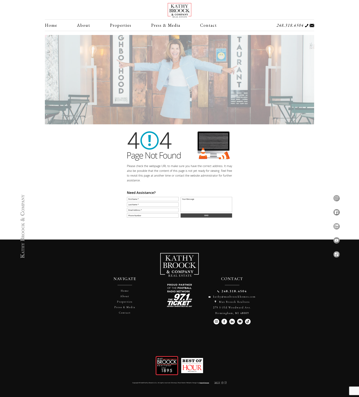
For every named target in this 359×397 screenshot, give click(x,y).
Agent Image (204, 383)
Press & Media (165, 25)
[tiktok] (336, 254)
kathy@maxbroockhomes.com (234, 296)
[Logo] (179, 10)
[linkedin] (336, 226)
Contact (208, 25)
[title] (22, 226)
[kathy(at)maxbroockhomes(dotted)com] (311, 25)
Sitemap (174, 383)
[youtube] (336, 240)
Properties (120, 25)
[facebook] (336, 212)
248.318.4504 (290, 25)
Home (51, 25)
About (83, 25)
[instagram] (336, 198)
